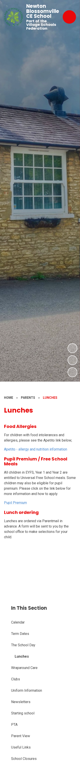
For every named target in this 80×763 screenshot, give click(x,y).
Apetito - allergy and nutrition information (35, 449)
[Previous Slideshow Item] (72, 360)
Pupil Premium (15, 503)
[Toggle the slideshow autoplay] (72, 372)
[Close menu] (69, 17)
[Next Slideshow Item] (72, 348)
